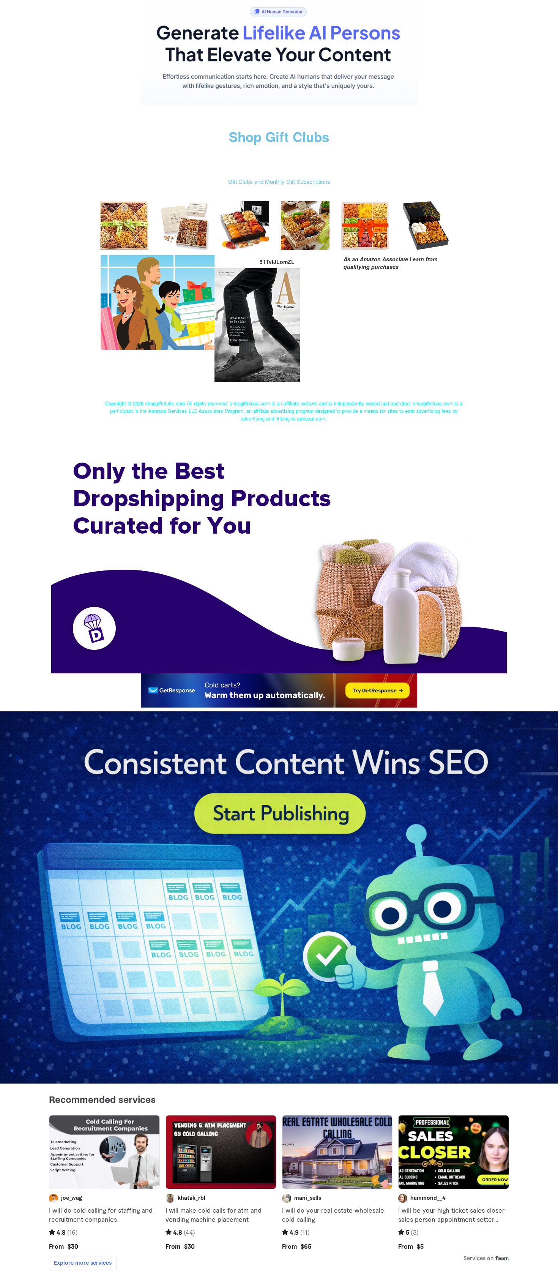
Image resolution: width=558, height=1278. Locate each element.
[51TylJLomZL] (157, 301)
